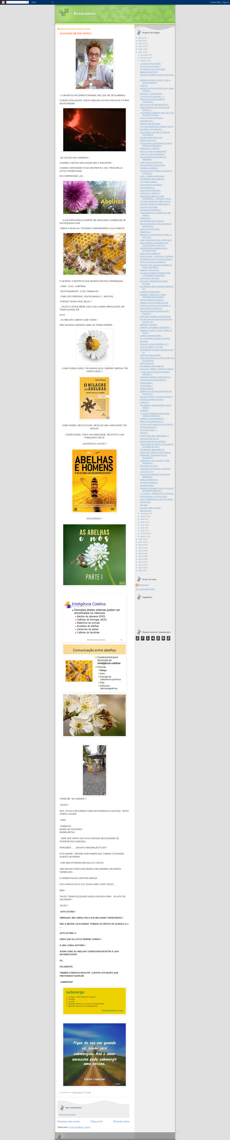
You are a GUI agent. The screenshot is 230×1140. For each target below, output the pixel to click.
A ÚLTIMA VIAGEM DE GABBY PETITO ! (155, 201)
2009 (140, 570)
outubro (144, 61)
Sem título (144, 505)
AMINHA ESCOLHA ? (148, 140)
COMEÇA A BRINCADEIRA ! (150, 336)
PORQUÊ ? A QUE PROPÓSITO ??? (154, 344)
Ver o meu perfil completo (145, 589)
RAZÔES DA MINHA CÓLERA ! (152, 399)
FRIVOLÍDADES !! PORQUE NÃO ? (154, 496)
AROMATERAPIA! (147, 485)
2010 (140, 568)
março (143, 531)
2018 (140, 545)
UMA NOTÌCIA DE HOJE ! (150, 229)
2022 (140, 49)
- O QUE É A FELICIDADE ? (150, 64)
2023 (140, 46)
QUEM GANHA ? (146, 383)
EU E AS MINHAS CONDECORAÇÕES (155, 338)
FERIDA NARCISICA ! (148, 427)
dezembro (145, 55)
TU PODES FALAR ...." (149, 430)
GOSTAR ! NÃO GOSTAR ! (150, 508)
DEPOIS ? (144, 433)
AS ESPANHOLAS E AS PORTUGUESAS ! (156, 259)
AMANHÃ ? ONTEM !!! (148, 325)
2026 (140, 38)
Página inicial (96, 1121)
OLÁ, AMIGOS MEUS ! (148, 182)
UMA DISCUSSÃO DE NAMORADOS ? (155, 204)
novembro (145, 58)
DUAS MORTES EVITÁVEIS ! (151, 185)
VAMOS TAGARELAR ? (149, 480)
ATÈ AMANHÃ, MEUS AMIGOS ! (152, 179)
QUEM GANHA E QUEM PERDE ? (153, 380)
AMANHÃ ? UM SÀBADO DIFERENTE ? (155, 327)
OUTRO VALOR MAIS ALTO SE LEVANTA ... (157, 424)
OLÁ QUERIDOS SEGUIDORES (152, 165)
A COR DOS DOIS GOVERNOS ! (153, 262)
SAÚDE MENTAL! (146, 389)
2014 (140, 556)
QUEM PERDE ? (146, 386)
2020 (140, 539)
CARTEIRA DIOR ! (147, 363)
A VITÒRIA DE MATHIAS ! (150, 278)
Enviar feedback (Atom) (79, 1127)
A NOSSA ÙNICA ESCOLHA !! (151, 137)
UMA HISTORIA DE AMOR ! (150, 355)
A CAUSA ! (144, 85)
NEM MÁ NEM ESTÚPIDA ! (150, 124)
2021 (140, 52)
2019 (140, 542)
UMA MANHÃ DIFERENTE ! (150, 210)
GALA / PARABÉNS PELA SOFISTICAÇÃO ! (157, 499)
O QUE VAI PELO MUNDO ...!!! (152, 96)
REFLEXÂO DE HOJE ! (149, 466)
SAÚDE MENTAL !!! (147, 188)
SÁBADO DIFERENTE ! (149, 72)
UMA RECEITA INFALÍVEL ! (150, 190)
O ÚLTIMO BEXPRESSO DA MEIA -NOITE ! (157, 126)
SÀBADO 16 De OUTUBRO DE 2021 (154, 303)
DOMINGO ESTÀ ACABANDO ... (152, 419)
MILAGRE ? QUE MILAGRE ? (151, 94)
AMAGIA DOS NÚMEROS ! (150, 253)
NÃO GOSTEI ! (146, 511)
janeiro (143, 536)
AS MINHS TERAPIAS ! (149, 482)
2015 (140, 553)
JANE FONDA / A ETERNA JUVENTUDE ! (156, 240)
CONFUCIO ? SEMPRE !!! (150, 193)
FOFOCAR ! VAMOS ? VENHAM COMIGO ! (157, 369)
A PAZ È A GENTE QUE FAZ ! (151, 162)
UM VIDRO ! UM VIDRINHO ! (151, 129)
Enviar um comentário (67, 1114)
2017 (140, 548)
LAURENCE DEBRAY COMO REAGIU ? (155, 377)
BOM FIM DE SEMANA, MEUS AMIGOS (155, 316)
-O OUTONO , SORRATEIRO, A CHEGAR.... (157, 493)
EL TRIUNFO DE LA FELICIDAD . (153, 69)
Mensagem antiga (121, 1121)
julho (142, 519)
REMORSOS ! (145, 218)
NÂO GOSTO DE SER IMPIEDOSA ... (154, 105)
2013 (140, 559)
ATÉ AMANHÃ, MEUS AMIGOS (152, 366)
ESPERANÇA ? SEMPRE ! (150, 148)
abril (142, 528)
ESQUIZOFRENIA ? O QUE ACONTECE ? (156, 397)
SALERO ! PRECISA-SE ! (149, 270)
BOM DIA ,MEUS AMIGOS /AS (151, 421)
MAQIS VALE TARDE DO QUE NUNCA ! (155, 452)
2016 (140, 551)
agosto (143, 516)
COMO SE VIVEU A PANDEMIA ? (152, 154)
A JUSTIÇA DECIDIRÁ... (149, 207)
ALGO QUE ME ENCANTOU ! (151, 118)
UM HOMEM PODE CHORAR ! (152, 221)
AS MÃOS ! (144, 410)
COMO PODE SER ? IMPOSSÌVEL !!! (154, 436)
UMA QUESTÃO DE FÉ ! (149, 439)
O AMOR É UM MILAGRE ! (150, 292)
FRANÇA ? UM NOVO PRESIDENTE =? (155, 305)
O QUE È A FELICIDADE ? (150, 66)
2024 (140, 43)
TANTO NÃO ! (145, 502)
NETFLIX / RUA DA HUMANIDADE (153, 151)
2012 (140, 562)
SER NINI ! (144, 341)
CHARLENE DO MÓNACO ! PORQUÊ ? (155, 469)
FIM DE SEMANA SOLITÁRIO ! (152, 300)
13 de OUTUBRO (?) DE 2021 (151, 347)
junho (143, 522)
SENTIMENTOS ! (146, 121)
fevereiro (144, 533)
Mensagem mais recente (68, 1121)
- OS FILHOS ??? (147, 472)
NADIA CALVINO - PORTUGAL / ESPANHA (156, 256)
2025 (140, 41)
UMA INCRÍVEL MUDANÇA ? (151, 308)
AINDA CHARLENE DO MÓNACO (153, 441)
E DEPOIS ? (144, 402)
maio (143, 525)
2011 (140, 565)
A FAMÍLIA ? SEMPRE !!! (149, 168)
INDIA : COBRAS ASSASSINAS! (152, 176)
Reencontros (85, 13)
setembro (144, 513)
